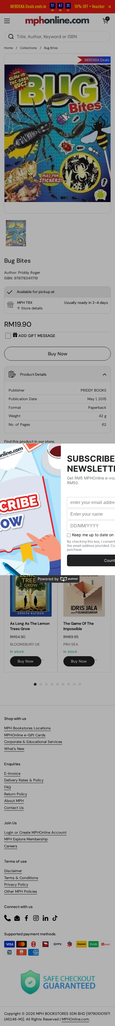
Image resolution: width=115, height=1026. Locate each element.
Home (8, 48)
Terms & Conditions (21, 877)
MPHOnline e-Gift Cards (24, 735)
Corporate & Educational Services (33, 741)
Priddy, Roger (29, 272)
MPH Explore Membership (26, 839)
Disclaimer (13, 870)
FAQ (7, 787)
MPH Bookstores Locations (27, 728)
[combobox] (57, 36)
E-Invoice (12, 773)
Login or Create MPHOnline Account (35, 832)
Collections (28, 48)
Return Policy (15, 794)
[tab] (30, 308)
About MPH (14, 800)
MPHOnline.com (75, 1019)
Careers (10, 846)
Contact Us (14, 807)
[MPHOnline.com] (57, 20)
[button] (105, 20)
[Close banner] (109, 6)
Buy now (25, 661)
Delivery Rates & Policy (24, 780)
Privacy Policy (16, 884)
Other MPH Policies (20, 891)
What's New (14, 748)
